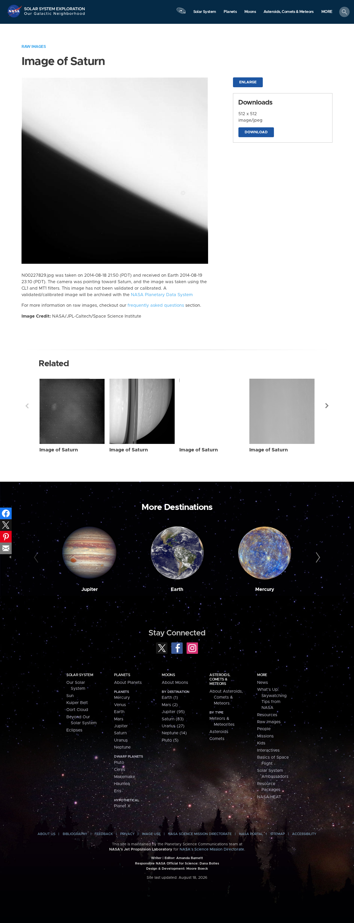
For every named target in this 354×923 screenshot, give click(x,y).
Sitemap (277, 834)
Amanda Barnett (189, 858)
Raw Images (34, 47)
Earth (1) (170, 697)
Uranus (121, 740)
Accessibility (304, 834)
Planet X (122, 806)
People (264, 729)
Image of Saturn (58, 450)
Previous (27, 405)
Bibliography (75, 834)
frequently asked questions (156, 305)
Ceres (119, 769)
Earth (177, 589)
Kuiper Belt (77, 703)
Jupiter (89, 589)
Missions (265, 736)
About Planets (128, 682)
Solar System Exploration (55, 7)
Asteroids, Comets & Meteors (219, 679)
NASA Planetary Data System (162, 295)
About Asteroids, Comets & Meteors (226, 697)
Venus (120, 705)
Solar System (79, 675)
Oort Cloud (77, 710)
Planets (122, 675)
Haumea (122, 784)
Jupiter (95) (173, 712)
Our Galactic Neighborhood (55, 15)
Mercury (264, 589)
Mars (118, 719)
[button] (326, 12)
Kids (261, 743)
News (262, 682)
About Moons (175, 682)
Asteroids (218, 732)
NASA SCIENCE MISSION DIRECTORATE (200, 834)
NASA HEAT (269, 797)
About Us (46, 834)
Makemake (124, 777)
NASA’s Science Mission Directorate (212, 849)
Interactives (268, 750)
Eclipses (74, 730)
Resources (267, 715)
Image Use (151, 834)
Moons (168, 675)
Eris (117, 791)
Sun (70, 696)
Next (327, 405)
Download (256, 132)
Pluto (119, 762)
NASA (15, 11)
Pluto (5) (170, 740)
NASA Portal (251, 834)
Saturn (120, 733)
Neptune (122, 747)
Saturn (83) (173, 719)
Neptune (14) (174, 733)
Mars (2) (170, 705)
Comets (216, 739)
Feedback (104, 834)
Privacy (127, 834)
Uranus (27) (173, 726)
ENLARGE (248, 82)
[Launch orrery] (181, 13)
